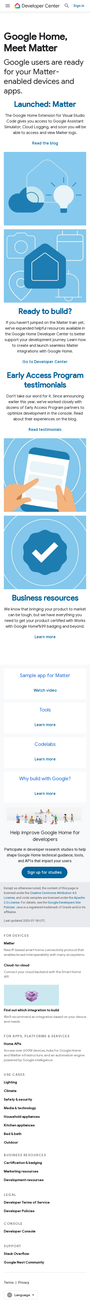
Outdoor (11, 1142)
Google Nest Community (24, 1262)
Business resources (45, 598)
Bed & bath (12, 1134)
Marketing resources (21, 1171)
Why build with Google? (45, 779)
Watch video (45, 690)
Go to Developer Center (45, 361)
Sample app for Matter (45, 676)
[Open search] (67, 6)
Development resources (24, 1180)
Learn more (45, 637)
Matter (9, 943)
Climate (10, 1091)
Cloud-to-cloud (16, 965)
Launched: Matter (45, 104)
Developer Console (20, 1231)
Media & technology (20, 1108)
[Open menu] (7, 5)
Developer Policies (19, 1211)
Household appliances (22, 1116)
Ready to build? (45, 311)
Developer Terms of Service (27, 1202)
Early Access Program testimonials (45, 380)
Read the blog (45, 143)
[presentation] (45, 42)
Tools (45, 710)
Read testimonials (45, 429)
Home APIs (12, 1044)
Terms (9, 1282)
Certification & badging (23, 1163)
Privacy (23, 1282)
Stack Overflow (16, 1254)
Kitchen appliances (19, 1125)
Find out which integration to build (31, 1010)
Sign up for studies (44, 872)
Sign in (78, 6)
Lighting (10, 1082)
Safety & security (18, 1099)
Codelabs (45, 744)
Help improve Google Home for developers (45, 836)
